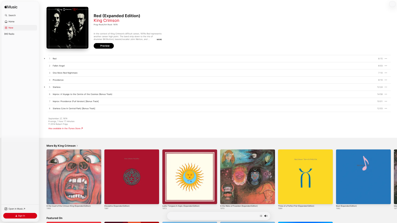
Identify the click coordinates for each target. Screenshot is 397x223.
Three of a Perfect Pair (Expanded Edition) (298, 150)
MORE (159, 39)
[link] (62, 145)
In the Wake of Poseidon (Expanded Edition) (241, 150)
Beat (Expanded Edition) (347, 150)
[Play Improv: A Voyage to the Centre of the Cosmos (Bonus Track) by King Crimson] (50, 94)
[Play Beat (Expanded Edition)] (340, 200)
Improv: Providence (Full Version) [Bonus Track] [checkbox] (76, 101)
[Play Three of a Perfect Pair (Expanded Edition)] (282, 200)
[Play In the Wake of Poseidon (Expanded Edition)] (224, 200)
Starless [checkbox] (56, 87)
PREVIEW (379, 58)
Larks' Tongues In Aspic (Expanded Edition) (183, 150)
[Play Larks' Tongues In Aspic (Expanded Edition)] (166, 200)
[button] (20, 15)
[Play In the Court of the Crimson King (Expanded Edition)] (50, 200)
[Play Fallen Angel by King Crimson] (50, 65)
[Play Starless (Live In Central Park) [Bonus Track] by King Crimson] (50, 108)
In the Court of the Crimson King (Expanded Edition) (72, 150)
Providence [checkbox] (58, 80)
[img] (10, 7)
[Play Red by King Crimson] (50, 58)
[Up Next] (261, 216)
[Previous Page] (43, 177)
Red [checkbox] (54, 58)
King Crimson (106, 20)
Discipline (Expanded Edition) (118, 150)
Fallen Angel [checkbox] (59, 65)
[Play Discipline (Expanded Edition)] (108, 200)
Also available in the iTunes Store (64, 128)
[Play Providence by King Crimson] (50, 80)
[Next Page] (394, 177)
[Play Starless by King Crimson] (50, 87)
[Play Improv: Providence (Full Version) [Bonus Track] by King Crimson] (50, 101)
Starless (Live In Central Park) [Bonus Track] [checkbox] (74, 108)
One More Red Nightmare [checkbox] (65, 73)
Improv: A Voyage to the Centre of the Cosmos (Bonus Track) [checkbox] (82, 94)
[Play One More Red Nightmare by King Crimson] (50, 73)
